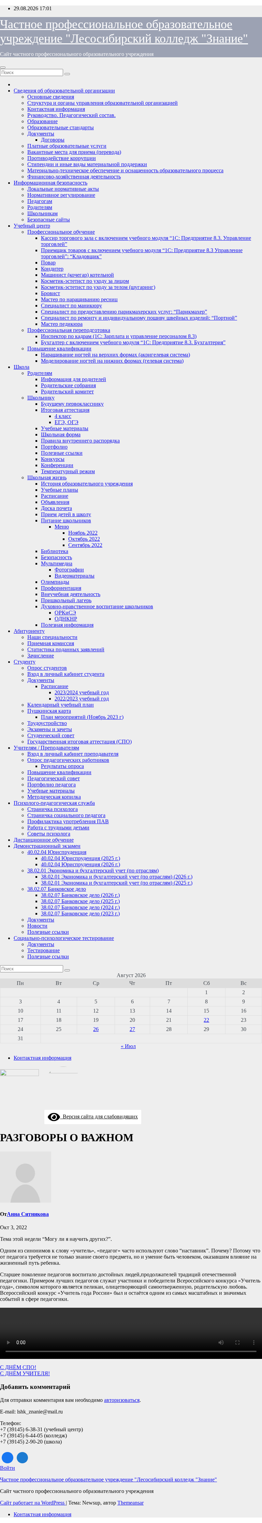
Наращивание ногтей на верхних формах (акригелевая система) (115, 355)
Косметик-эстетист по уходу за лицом (85, 281)
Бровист (50, 293)
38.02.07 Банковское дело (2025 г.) (80, 901)
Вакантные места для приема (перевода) (74, 152)
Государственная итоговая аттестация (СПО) (79, 741)
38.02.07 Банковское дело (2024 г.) (80, 907)
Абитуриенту (29, 631)
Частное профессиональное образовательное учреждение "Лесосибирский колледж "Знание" (108, 1479)
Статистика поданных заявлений (65, 649)
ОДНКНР (66, 619)
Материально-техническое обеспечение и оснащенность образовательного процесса (125, 170)
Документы (40, 133)
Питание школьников (66, 520)
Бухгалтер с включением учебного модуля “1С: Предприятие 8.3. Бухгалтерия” (133, 342)
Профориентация (61, 588)
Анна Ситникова (28, 1214)
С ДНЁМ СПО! (18, 1367)
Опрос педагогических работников (68, 760)
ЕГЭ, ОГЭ (66, 422)
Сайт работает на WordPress (33, 1503)
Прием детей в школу (66, 514)
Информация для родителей (73, 379)
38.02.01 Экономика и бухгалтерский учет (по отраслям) (93, 870)
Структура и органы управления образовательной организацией (102, 103)
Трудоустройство (47, 723)
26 (96, 1029)
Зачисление (40, 655)
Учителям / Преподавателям (46, 748)
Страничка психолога (52, 809)
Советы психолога (48, 834)
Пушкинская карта (49, 711)
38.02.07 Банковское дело (56, 889)
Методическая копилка (54, 797)
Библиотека (54, 551)
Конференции (57, 465)
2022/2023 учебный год (82, 698)
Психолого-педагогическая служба (54, 803)
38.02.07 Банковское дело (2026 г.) (80, 895)
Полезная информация (67, 625)
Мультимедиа (56, 563)
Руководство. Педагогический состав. (71, 115)
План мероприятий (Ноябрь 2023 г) (82, 717)
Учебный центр (32, 226)
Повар (48, 262)
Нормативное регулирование (61, 195)
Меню (62, 527)
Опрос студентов (47, 668)
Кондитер (52, 269)
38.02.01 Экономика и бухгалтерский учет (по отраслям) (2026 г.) (116, 877)
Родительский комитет (67, 391)
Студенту (24, 662)
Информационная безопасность (50, 183)
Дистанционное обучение (44, 840)
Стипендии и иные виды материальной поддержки (87, 164)
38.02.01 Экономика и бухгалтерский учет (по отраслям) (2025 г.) (116, 883)
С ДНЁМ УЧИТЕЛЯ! (25, 1373)
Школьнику (41, 398)
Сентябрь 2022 (85, 545)
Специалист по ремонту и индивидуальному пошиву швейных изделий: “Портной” (139, 318)
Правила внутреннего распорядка (80, 441)
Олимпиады (55, 582)
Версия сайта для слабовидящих (99, 1116)
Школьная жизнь (47, 477)
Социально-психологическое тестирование (64, 938)
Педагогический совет (53, 778)
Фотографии (69, 569)
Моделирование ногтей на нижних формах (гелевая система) (112, 361)
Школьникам (42, 213)
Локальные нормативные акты (63, 189)
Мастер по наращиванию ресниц (79, 299)
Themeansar (130, 1503)
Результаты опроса (62, 766)
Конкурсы (52, 459)
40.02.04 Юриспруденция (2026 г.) (80, 864)
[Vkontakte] (7, 1457)
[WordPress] (22, 1457)
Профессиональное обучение (61, 232)
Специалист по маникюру (71, 305)
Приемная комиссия (50, 643)
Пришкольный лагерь (66, 600)
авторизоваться (122, 1400)
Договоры (52, 140)
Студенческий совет (50, 735)
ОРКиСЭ (65, 612)
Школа (21, 367)
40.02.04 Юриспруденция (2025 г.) (80, 858)
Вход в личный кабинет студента (65, 674)
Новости (37, 926)
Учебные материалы (64, 428)
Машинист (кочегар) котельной (77, 275)
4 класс (63, 416)
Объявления (55, 502)
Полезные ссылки (62, 453)
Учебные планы (59, 490)
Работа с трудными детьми (58, 827)
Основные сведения (50, 97)
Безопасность (56, 557)
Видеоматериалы (74, 576)
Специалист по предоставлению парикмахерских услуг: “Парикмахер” (124, 312)
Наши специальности (52, 637)
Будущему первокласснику (72, 404)
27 (132, 1029)
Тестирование (43, 950)
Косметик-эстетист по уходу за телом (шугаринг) (98, 287)
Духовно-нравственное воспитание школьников (97, 606)
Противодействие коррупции (61, 158)
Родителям (39, 207)
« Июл (128, 1046)
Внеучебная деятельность (70, 594)
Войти (7, 1468)
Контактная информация (56, 109)
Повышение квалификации (59, 348)
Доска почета (56, 508)
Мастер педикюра (62, 324)
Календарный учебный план (60, 705)
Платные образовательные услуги (66, 146)
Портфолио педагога (51, 784)
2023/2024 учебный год (82, 692)
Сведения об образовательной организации (64, 90)
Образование (42, 121)
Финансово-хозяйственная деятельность (74, 176)
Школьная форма (61, 434)
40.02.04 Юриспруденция (56, 852)
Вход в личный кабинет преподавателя (72, 754)
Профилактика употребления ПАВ (68, 821)
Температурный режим (68, 471)
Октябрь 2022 (84, 539)
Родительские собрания (68, 385)
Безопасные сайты (48, 219)
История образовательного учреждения (87, 484)
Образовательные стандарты (60, 127)
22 (206, 1020)
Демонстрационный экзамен (47, 846)
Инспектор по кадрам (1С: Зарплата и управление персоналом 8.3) (118, 336)
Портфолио (54, 447)
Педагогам (39, 201)
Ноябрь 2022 (83, 533)
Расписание (54, 496)
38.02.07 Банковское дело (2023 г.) (80, 913)
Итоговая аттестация (65, 410)
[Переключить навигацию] (2, 68)
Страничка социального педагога (66, 815)
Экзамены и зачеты (49, 729)
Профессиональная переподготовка (68, 330)
